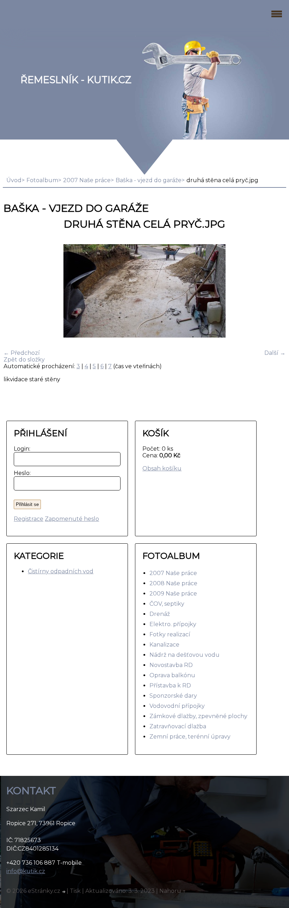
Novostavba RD (171, 665)
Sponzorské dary (173, 695)
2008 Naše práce (173, 583)
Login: (20, 448)
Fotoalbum (42, 180)
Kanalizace (164, 644)
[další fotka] (274, 291)
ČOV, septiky (166, 603)
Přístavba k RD (170, 685)
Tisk (75, 891)
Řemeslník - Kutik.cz (75, 80)
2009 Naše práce (173, 593)
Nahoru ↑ (172, 891)
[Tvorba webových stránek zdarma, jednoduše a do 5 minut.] (64, 892)
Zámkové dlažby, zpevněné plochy (198, 716)
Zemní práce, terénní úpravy (189, 736)
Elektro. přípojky (172, 624)
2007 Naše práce (87, 180)
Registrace (28, 518)
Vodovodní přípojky (177, 706)
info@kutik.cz (25, 871)
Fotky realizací (169, 634)
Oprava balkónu (172, 675)
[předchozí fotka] (15, 291)
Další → (274, 353)
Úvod (13, 180)
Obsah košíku (162, 468)
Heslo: (20, 473)
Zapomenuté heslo (72, 518)
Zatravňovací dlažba (177, 726)
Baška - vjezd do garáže (149, 180)
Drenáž (159, 614)
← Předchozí (22, 353)
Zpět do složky (24, 359)
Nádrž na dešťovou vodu (184, 654)
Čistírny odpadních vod (60, 571)
